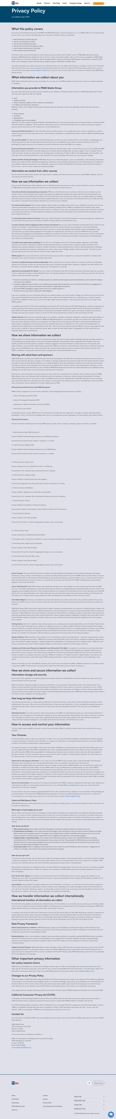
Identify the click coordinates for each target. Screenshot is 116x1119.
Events (65, 3)
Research (47, 3)
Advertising (56, 3)
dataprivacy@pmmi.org (37, 70)
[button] (89, 1097)
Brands (39, 3)
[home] (15, 3)
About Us (87, 3)
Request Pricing (98, 1083)
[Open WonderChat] (111, 1114)
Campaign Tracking (75, 3)
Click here (58, 1009)
